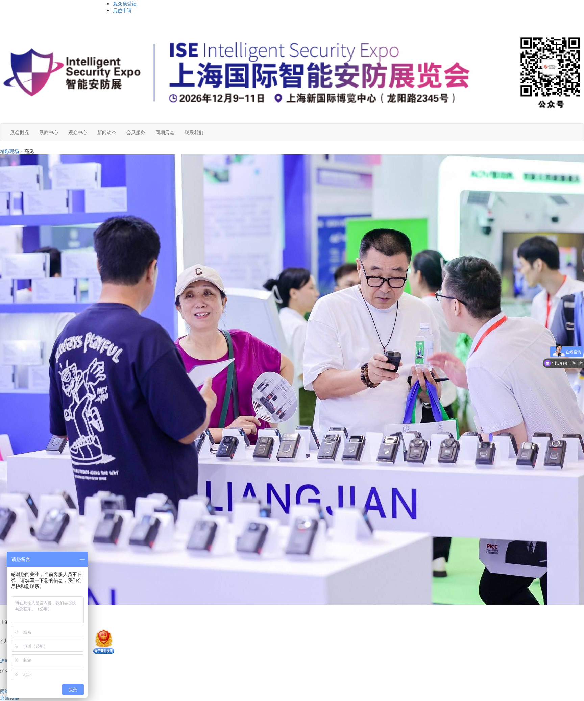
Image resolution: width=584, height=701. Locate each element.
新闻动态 (106, 132)
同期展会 (164, 132)
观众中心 (77, 132)
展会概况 (19, 132)
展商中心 (48, 132)
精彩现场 (9, 151)
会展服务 (135, 132)
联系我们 (194, 132)
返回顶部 (9, 697)
